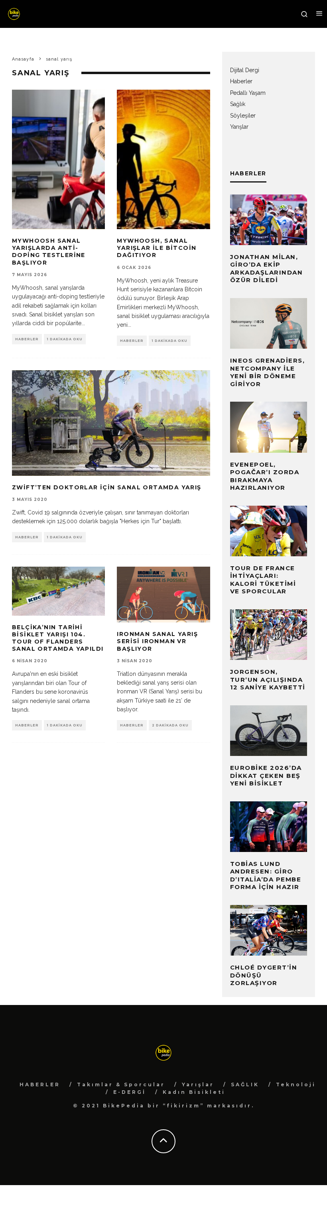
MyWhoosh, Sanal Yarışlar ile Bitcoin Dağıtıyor (156, 248)
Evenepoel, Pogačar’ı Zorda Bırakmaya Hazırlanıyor (264, 476)
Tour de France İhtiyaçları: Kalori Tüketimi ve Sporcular (263, 579)
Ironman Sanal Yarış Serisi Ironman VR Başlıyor (157, 641)
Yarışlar (239, 127)
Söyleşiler (243, 115)
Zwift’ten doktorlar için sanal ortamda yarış (106, 487)
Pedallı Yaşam (248, 93)
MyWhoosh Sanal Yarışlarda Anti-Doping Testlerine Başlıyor (48, 251)
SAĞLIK (245, 1084)
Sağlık (237, 104)
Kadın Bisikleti (194, 1092)
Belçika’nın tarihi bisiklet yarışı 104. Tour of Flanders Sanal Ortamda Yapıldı (57, 638)
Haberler (27, 339)
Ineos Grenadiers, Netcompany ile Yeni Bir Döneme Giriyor (267, 372)
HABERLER (40, 1084)
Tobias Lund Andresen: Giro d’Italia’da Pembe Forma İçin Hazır (265, 875)
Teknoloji (296, 1084)
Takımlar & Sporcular (121, 1084)
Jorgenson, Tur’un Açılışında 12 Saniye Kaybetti (267, 679)
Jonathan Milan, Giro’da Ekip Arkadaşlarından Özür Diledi (266, 268)
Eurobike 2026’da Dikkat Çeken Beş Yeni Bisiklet (266, 775)
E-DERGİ (129, 1092)
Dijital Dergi (244, 70)
